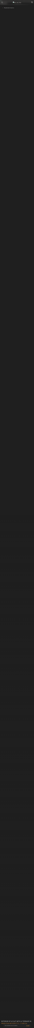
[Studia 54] (17, 2)
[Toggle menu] (32, 2)
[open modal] (2, 2)
